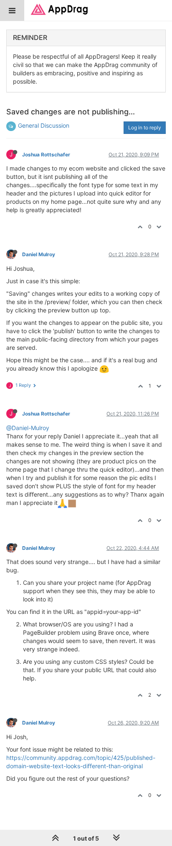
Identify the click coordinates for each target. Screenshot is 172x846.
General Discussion (43, 125)
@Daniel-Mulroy (27, 427)
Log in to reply (144, 127)
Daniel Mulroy (38, 254)
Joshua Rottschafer (46, 154)
